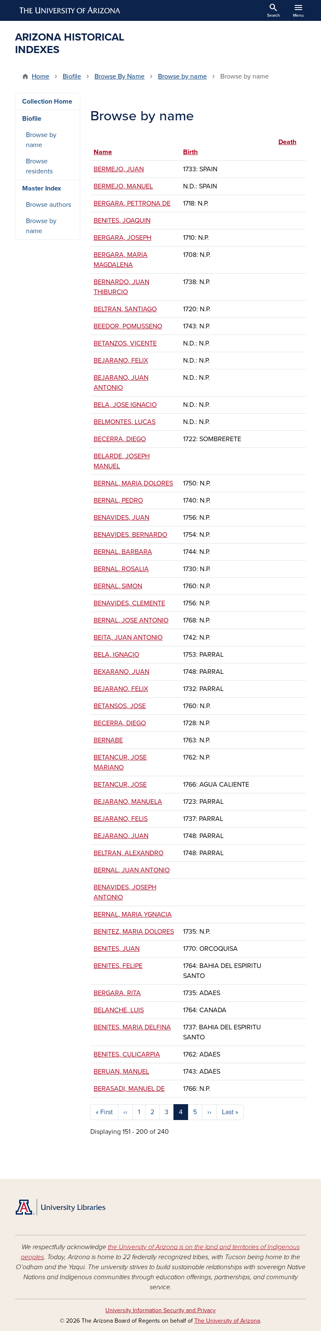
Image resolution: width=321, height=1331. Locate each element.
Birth (190, 152)
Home (40, 76)
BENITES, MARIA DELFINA (132, 1027)
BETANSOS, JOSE (120, 706)
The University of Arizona (227, 1320)
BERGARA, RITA (117, 993)
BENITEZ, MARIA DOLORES (134, 931)
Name (103, 152)
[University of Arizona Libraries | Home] (60, 1207)
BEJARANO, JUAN (121, 836)
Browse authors (48, 205)
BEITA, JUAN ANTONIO (128, 637)
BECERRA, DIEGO (120, 439)
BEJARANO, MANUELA (128, 802)
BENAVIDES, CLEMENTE (129, 603)
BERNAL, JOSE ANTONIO (131, 620)
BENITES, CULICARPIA (127, 1054)
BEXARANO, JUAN (121, 672)
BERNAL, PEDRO (118, 500)
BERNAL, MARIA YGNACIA (133, 914)
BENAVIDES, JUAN (121, 517)
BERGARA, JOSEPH (122, 238)
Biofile (72, 76)
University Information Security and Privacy (160, 1310)
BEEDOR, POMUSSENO (128, 326)
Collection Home (47, 101)
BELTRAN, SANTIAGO (125, 309)
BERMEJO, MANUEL (123, 186)
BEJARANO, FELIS (121, 819)
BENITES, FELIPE (118, 966)
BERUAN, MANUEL (121, 1071)
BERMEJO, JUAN (119, 169)
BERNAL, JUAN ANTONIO (132, 870)
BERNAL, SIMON (118, 586)
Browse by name (182, 76)
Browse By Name (119, 76)
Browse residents (39, 166)
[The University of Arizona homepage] (70, 10)
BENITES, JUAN (117, 949)
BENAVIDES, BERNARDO (130, 535)
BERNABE (108, 740)
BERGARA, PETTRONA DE (132, 203)
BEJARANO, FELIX (121, 360)
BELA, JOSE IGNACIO (125, 405)
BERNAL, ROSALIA (121, 569)
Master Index (41, 188)
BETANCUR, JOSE (120, 784)
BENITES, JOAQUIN (122, 220)
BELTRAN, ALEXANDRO (128, 853)
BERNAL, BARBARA (123, 552)
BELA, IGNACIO (116, 654)
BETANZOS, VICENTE (125, 343)
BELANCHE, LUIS (119, 1010)
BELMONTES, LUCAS (124, 422)
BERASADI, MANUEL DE (129, 1089)
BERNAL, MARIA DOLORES (133, 483)
